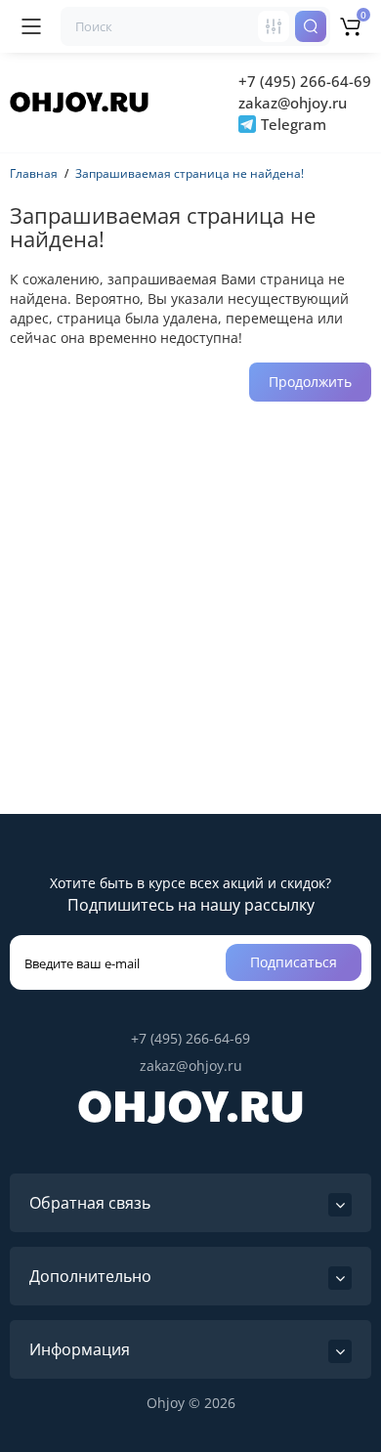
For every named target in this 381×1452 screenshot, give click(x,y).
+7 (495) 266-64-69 (304, 81)
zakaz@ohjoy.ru (292, 102)
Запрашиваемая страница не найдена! (189, 173)
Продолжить (310, 381)
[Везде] (273, 26)
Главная (34, 173)
